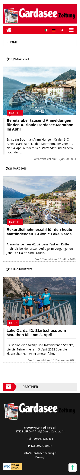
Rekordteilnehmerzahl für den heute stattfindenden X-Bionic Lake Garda (39, 231)
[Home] (7, 30)
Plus (14, 323)
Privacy (40, 457)
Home (13, 42)
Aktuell (16, 112)
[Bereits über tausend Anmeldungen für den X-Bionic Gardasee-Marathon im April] (39, 91)
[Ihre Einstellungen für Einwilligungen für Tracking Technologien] (72, 467)
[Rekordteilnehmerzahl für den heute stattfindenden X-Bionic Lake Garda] (39, 200)
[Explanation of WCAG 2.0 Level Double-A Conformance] (12, 466)
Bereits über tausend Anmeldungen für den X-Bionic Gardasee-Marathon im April (40, 125)
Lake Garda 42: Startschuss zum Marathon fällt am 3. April (36, 332)
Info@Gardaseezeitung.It (40, 453)
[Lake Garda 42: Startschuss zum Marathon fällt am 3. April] (39, 301)
